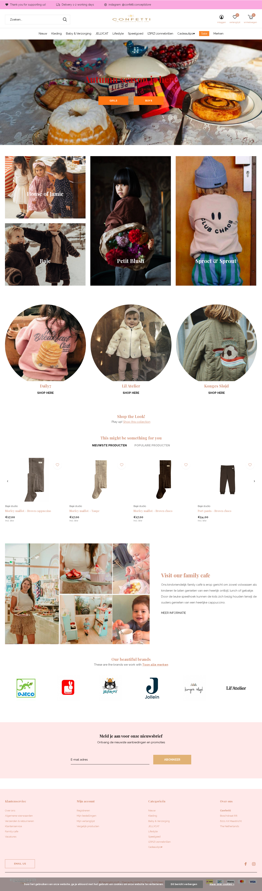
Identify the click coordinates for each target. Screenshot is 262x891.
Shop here (45, 393)
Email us (20, 863)
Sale (204, 33)
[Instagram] (253, 864)
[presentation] (7, 481)
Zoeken (64, 19)
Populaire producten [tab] (152, 445)
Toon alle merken (155, 664)
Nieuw (43, 33)
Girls (113, 100)
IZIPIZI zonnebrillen (160, 33)
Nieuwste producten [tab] (109, 445)
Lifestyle (118, 33)
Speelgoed (135, 33)
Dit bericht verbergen (184, 884)
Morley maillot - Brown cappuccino (28, 511)
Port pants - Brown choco (214, 511)
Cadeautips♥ (186, 33)
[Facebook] (246, 864)
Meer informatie (173, 613)
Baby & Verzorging (78, 33)
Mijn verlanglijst (86, 821)
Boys (148, 100)
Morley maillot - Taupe (84, 511)
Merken (218, 33)
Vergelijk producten (88, 826)
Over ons (10, 810)
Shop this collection (136, 422)
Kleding (56, 33)
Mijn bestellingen (86, 815)
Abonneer (172, 759)
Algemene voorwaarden (19, 815)
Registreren (83, 810)
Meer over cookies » (222, 884)
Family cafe (11, 831)
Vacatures (10, 836)
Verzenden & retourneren (19, 821)
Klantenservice (13, 826)
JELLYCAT (102, 33)
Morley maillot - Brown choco (152, 511)
